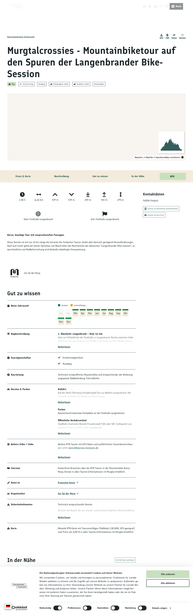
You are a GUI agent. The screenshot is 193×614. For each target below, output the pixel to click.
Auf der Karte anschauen (125, 560)
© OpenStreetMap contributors (167, 157)
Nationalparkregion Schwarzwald (20, 37)
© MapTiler (148, 157)
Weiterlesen (64, 346)
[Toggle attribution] (182, 157)
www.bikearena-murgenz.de (83, 447)
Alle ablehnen (168, 583)
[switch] (87, 608)
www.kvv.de (95, 427)
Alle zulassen (168, 574)
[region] (96, 127)
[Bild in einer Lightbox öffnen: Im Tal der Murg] (14, 273)
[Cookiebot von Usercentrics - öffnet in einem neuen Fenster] (19, 608)
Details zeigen (159, 608)
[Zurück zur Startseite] (17, 6)
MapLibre (139, 157)
